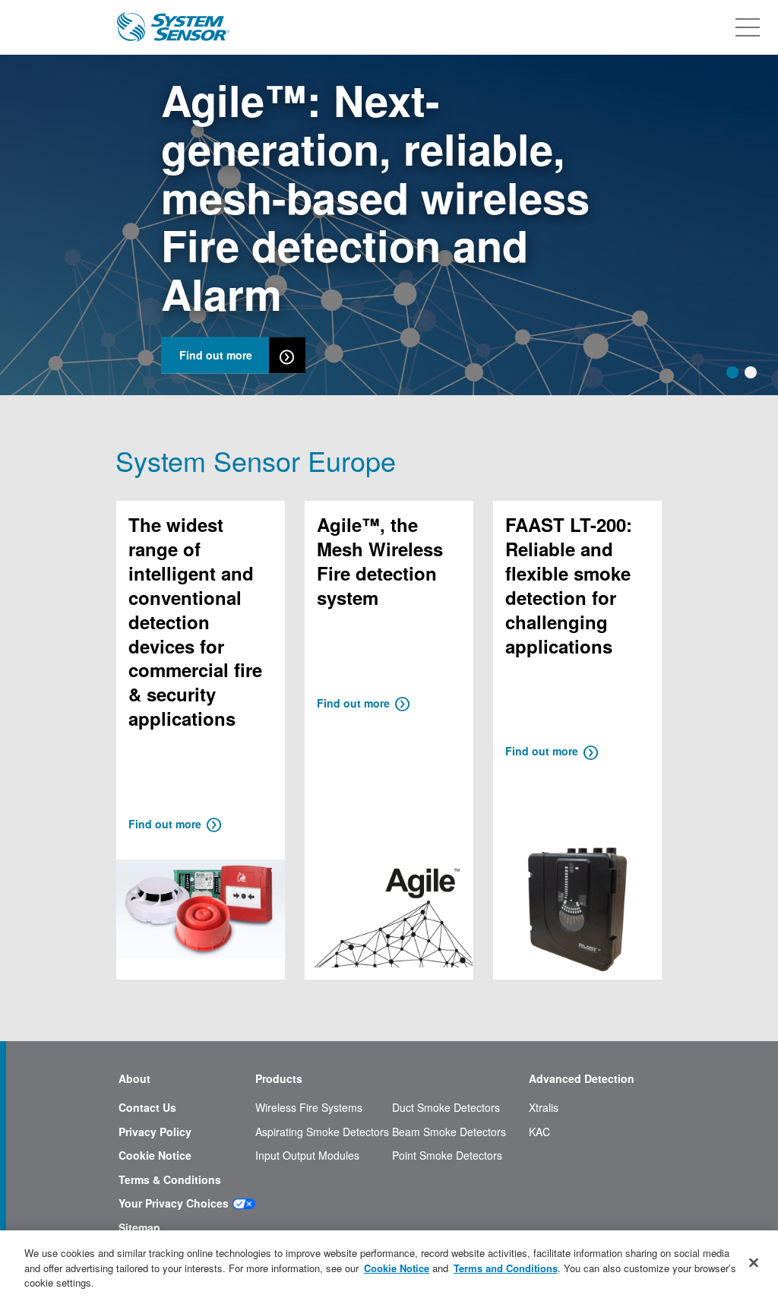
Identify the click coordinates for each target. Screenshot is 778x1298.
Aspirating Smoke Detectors (322, 1132)
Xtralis (543, 1107)
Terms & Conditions (170, 1180)
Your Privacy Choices (174, 1203)
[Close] (753, 1262)
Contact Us (147, 1107)
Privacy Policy (155, 1132)
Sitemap (139, 1227)
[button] (732, 372)
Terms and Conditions (506, 1268)
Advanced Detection (581, 1079)
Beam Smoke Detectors (449, 1132)
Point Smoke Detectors (447, 1155)
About (134, 1079)
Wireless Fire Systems (308, 1107)
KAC (539, 1132)
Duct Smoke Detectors (446, 1107)
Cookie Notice (155, 1155)
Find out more (215, 355)
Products (278, 1079)
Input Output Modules (307, 1155)
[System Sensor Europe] (173, 27)
